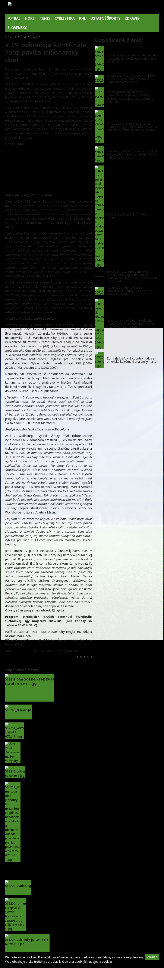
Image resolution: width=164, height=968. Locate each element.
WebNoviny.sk (23, 651)
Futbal (33, 37)
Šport (23, 37)
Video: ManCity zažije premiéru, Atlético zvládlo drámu (47, 161)
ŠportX (12, 37)
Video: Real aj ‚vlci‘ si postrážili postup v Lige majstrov (46, 189)
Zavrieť (152, 957)
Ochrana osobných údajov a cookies (87, 961)
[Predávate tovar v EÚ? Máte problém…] (99, 216)
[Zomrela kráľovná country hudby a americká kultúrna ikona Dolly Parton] (99, 360)
